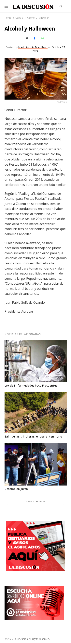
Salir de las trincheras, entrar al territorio (33, 436)
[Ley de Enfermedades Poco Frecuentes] (36, 342)
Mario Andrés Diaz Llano (33, 47)
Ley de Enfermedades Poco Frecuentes (31, 385)
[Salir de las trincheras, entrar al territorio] (36, 394)
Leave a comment (35, 501)
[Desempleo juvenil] (36, 445)
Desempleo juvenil (17, 489)
